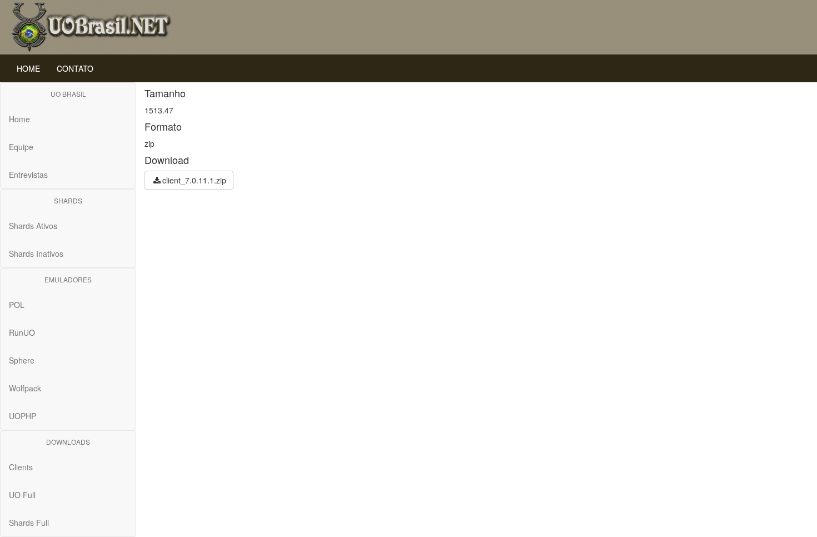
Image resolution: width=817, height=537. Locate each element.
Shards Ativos (33, 225)
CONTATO (75, 68)
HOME (28, 68)
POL (16, 304)
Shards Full (29, 522)
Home (19, 119)
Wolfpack (25, 388)
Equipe (21, 146)
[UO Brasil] (91, 26)
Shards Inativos (36, 253)
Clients (21, 467)
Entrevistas (28, 174)
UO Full (22, 494)
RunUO (22, 332)
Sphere (21, 360)
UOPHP (22, 415)
